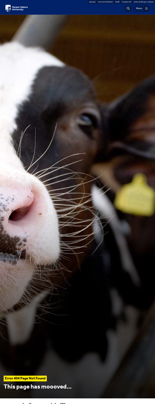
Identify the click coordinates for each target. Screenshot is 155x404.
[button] (128, 8)
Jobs (144, 2)
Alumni (92, 2)
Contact (126, 2)
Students (105, 2)
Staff (117, 2)
